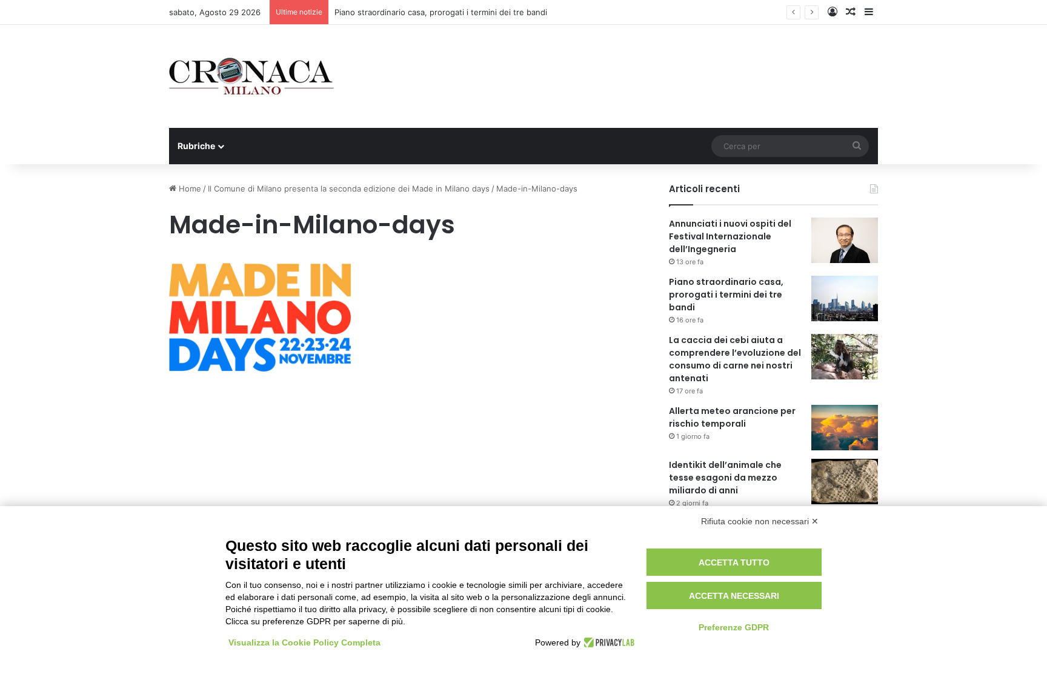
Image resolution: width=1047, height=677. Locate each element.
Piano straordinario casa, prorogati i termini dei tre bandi (440, 12)
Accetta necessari (734, 596)
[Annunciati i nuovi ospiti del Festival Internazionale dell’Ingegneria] (844, 240)
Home (188, 188)
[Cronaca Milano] (251, 76)
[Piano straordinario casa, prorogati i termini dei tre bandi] (844, 298)
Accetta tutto (734, 562)
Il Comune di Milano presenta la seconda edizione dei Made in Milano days (349, 188)
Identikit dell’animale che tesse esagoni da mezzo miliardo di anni (725, 477)
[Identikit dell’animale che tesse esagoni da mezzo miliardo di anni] (844, 481)
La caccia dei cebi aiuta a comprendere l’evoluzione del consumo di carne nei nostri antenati (735, 359)
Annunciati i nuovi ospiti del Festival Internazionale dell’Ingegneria (730, 236)
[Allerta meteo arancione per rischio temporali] (844, 427)
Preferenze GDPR (734, 627)
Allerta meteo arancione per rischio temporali (732, 417)
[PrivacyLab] (607, 642)
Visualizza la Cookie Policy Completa (304, 642)
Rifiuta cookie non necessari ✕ (760, 521)
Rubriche (196, 146)
